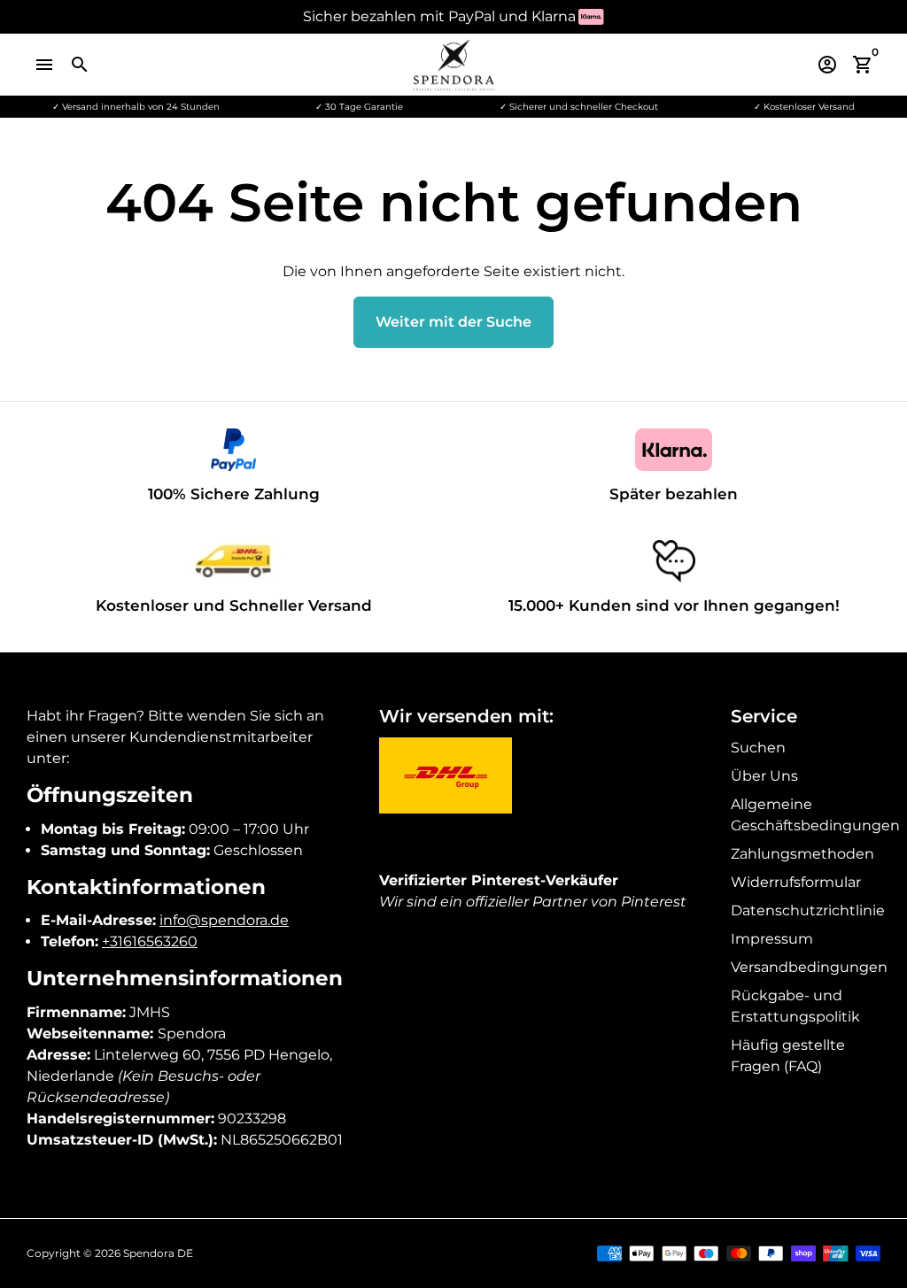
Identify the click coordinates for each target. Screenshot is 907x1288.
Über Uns (764, 775)
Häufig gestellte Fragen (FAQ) (788, 1056)
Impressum (772, 938)
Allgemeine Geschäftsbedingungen (815, 815)
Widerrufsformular (796, 882)
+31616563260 (150, 941)
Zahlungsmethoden (802, 853)
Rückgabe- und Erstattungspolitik (795, 1006)
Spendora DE (158, 1253)
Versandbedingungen (809, 967)
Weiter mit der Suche (453, 321)
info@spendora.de (224, 920)
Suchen (758, 747)
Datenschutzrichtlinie (808, 910)
